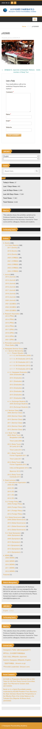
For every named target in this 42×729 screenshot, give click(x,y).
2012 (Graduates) (16, 384)
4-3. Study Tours (11, 433)
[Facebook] (15, 2)
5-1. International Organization (15, 482)
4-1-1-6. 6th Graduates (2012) (20, 365)
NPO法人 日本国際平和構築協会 (14, 653)
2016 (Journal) (10, 287)
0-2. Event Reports (11, 245)
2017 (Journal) (10, 290)
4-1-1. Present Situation (16, 353)
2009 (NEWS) (10, 561)
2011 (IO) (11, 495)
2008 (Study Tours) (14, 435)
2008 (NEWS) (10, 558)
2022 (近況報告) (10, 307)
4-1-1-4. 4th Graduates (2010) (20, 359)
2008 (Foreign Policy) (15, 504)
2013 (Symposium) (14, 552)
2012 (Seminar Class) (15, 426)
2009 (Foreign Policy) (15, 507)
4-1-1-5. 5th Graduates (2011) (20, 362)
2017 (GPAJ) (9, 329)
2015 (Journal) (10, 283)
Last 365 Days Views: (11, 194)
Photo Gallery (10, 345)
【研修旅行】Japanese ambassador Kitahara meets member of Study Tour (21, 71)
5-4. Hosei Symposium (13, 533)
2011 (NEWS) (10, 568)
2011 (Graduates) (16, 381)
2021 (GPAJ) (9, 339)
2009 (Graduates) (16, 374)
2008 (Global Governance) (17, 519)
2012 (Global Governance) (17, 529)
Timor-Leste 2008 (16, 441)
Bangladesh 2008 (16, 437)
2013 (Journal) (10, 277)
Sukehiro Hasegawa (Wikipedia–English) (17, 660)
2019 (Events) (12, 254)
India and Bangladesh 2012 (19, 468)
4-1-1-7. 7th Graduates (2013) (20, 369)
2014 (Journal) (10, 280)
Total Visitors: (8, 202)
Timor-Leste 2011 (16, 459)
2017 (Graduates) (16, 398)
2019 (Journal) (10, 297)
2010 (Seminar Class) (15, 419)
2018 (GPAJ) (9, 333)
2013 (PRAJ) (9, 316)
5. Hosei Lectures (9, 480)
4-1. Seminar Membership (14, 351)
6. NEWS (6, 555)
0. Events (6, 243)
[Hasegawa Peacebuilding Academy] (20, 10)
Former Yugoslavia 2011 (18, 455)
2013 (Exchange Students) (19, 407)
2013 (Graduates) (16, 388)
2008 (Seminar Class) (15, 413)
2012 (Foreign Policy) (15, 514)
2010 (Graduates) (16, 378)
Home (24, 26)
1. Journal (6, 274)
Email (8, 121)
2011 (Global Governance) (17, 526)
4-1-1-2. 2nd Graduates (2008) (20, 355)
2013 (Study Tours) (14, 474)
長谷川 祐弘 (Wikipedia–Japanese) (15, 656)
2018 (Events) (12, 251)
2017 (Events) (12, 247)
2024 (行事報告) (13, 271)
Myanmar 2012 (15, 471)
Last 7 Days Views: (10, 186)
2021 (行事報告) (13, 261)
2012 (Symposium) (14, 549)
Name (8, 114)
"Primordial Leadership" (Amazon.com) (16, 667)
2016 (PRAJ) (9, 326)
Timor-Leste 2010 (16, 450)
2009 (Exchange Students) (19, 404)
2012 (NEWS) (10, 571)
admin (9, 38)
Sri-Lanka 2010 (15, 446)
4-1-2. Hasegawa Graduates (17, 372)
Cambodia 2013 (15, 477)
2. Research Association (11, 314)
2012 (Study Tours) (14, 462)
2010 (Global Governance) (17, 523)
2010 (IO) (11, 491)
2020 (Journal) (10, 300)
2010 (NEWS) (10, 564)
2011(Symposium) (14, 545)
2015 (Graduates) (16, 395)
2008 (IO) (11, 485)
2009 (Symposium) (14, 539)
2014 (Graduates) (16, 391)
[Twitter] (12, 2)
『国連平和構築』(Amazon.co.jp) (14, 663)
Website (9, 127)
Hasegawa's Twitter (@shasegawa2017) (17, 650)
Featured (6, 574)
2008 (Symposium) (14, 535)
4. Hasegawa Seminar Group (13, 348)
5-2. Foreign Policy (11, 501)
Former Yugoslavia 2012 (18, 464)
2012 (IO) (11, 498)
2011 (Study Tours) (14, 453)
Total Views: (8, 198)
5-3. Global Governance (13, 517)
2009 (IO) (11, 488)
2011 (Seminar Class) (15, 423)
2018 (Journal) (10, 293)
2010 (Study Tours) (14, 444)
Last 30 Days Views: (10, 190)
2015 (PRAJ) (9, 323)
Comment (10, 92)
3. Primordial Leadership (11, 343)
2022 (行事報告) (13, 264)
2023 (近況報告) (10, 310)
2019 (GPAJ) (9, 336)
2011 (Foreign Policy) (15, 510)
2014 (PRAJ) (9, 319)
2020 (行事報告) (13, 257)
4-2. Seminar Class (11, 410)
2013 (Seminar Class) (15, 429)
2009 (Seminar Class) (15, 416)
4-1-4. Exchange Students (16, 401)
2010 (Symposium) (14, 542)
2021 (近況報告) (10, 303)
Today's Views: (9, 182)
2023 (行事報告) (13, 268)
